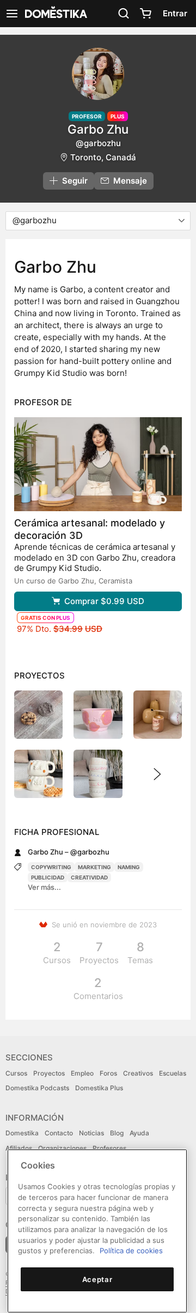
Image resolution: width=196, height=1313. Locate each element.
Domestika (22, 1133)
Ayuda (139, 1133)
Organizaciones (62, 1148)
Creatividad (89, 877)
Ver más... (44, 887)
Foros (108, 1073)
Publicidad (47, 877)
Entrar (175, 13)
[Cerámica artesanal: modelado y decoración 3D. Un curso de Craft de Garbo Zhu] (98, 464)
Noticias (91, 1133)
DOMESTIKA (55, 13)
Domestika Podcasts (37, 1088)
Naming (129, 867)
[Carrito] (145, 13)
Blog (117, 1133)
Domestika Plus (99, 1088)
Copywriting (51, 867)
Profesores (109, 1148)
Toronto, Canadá (103, 157)
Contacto (59, 1133)
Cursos (16, 1073)
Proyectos (49, 1073)
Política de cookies (131, 1250)
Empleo (82, 1073)
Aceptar (97, 1279)
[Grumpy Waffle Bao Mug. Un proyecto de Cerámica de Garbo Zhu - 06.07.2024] (38, 774)
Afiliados (18, 1148)
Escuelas (172, 1073)
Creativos (138, 1073)
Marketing (94, 867)
